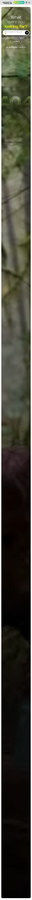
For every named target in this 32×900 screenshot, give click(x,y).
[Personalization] (26, 2)
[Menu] (29, 3)
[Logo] (7, 2)
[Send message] (27, 33)
